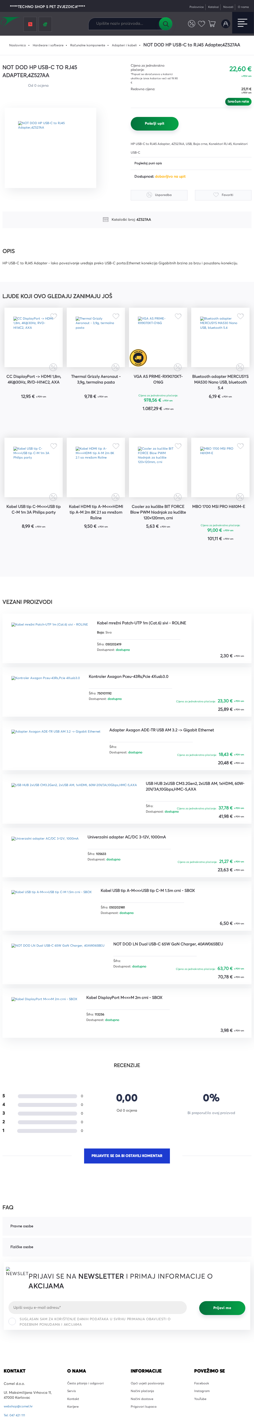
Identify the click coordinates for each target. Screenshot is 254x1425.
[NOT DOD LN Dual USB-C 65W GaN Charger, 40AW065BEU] (64, 983)
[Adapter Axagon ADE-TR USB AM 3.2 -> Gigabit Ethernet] (61, 767)
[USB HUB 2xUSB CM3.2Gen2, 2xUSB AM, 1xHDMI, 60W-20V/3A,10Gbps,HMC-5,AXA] (82, 821)
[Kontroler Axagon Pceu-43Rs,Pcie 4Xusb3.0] (50, 713)
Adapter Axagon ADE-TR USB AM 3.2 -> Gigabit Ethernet (180, 756)
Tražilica (165, 23)
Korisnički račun (225, 24)
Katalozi (208, 7)
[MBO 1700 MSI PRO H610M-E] (220, 484)
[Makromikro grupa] (11, 23)
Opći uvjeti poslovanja (149, 1413)
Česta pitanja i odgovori (87, 1413)
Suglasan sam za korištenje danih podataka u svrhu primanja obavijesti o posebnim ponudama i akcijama (95, 1350)
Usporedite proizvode (188, 24)
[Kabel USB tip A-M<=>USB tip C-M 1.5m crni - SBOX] (57, 929)
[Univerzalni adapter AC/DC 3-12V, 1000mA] (50, 875)
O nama (242, 7)
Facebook (202, 1413)
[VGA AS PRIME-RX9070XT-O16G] (158, 342)
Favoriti (199, 24)
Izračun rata (238, 101)
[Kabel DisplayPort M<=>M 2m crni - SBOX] (49, 1037)
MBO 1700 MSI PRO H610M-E (220, 531)
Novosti (225, 7)
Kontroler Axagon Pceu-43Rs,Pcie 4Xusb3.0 (143, 702)
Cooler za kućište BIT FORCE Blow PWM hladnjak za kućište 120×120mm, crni (158, 535)
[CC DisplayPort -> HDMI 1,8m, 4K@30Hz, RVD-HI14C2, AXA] (34, 342)
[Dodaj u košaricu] (49, 420)
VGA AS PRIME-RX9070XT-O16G (158, 389)
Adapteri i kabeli (132, 45)
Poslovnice (189, 7)
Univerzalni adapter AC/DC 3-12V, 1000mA (142, 864)
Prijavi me (222, 1337)
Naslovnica (15, 45)
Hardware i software (48, 45)
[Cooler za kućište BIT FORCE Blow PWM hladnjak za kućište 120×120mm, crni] (158, 484)
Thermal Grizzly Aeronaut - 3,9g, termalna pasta (96, 389)
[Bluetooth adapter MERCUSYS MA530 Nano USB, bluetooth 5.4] (220, 342)
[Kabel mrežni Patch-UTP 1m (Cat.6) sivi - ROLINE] (55, 659)
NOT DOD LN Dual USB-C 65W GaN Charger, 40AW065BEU (174, 975)
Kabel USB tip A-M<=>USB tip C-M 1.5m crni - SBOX (167, 918)
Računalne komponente (92, 45)
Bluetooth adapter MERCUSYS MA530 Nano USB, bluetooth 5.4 (220, 392)
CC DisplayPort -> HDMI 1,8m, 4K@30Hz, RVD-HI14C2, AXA (33, 392)
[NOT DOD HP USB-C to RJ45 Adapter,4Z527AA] (53, 148)
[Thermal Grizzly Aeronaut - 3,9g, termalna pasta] (96, 342)
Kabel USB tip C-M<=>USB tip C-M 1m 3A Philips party (33, 534)
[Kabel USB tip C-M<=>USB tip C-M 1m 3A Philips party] (34, 484)
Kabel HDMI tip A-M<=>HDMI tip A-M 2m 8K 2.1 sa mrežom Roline (96, 534)
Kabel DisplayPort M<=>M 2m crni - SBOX (140, 1026)
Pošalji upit (154, 123)
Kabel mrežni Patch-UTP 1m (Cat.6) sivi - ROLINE (159, 648)
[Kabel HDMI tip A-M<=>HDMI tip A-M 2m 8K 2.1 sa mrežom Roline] (96, 484)
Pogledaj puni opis (149, 163)
